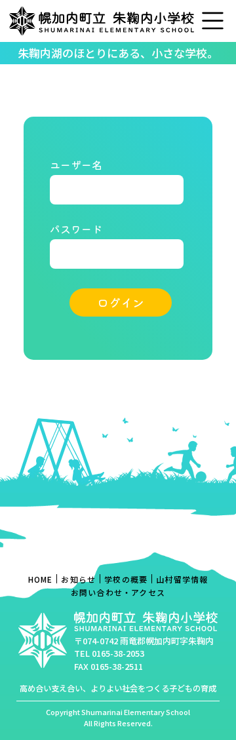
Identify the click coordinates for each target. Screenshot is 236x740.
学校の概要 (126, 579)
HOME (40, 579)
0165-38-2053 (118, 653)
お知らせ (78, 579)
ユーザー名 (76, 164)
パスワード (76, 229)
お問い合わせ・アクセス (118, 592)
